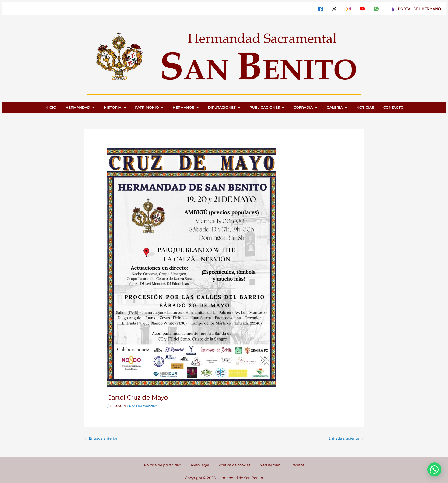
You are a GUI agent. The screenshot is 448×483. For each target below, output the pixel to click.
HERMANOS (183, 107)
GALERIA (335, 107)
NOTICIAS (365, 107)
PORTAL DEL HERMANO (419, 9)
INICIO (50, 107)
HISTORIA (112, 107)
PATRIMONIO (147, 107)
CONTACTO (393, 107)
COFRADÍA (303, 107)
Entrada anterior (100, 438)
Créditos (297, 465)
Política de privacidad (162, 465)
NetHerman (270, 465)
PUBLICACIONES (264, 107)
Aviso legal (200, 465)
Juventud (117, 406)
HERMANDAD (78, 107)
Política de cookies (234, 465)
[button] (434, 469)
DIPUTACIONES (222, 107)
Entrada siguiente (346, 438)
